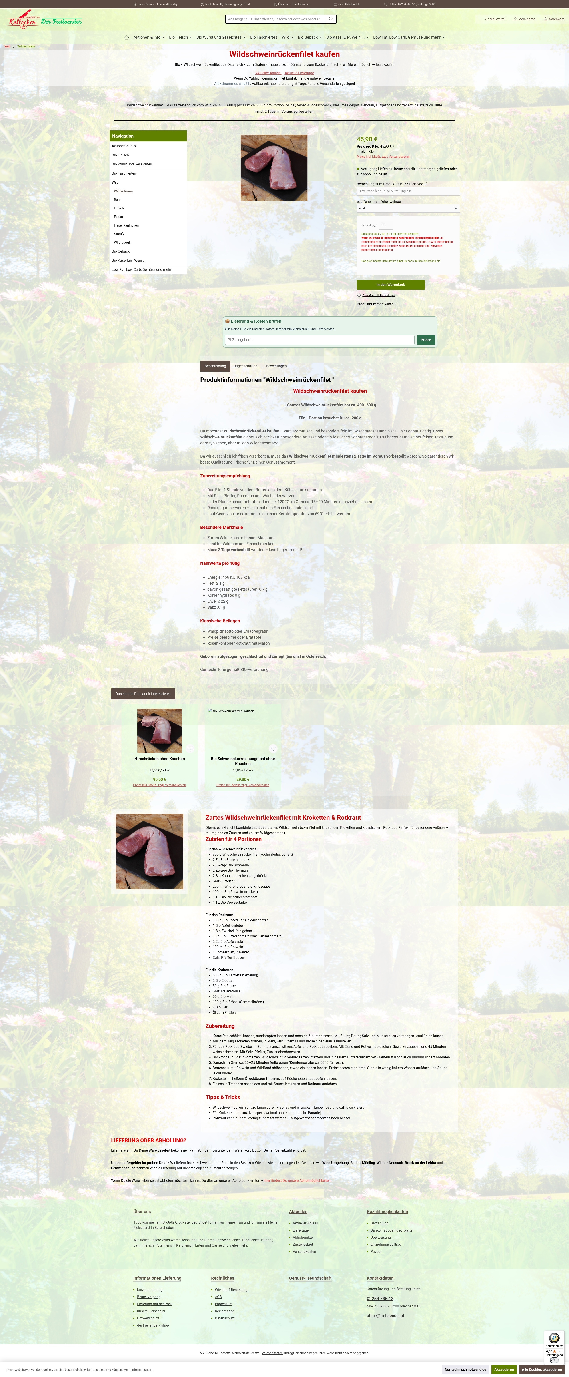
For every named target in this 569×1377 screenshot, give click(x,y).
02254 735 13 (380, 1298)
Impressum (223, 1304)
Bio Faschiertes (124, 173)
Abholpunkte (303, 1237)
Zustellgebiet (303, 1244)
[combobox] (275, 19)
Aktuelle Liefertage (299, 73)
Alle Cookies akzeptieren (542, 1369)
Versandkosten (304, 1251)
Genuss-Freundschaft (310, 1278)
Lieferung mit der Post (154, 1304)
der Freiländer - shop (153, 1325)
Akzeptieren (504, 1369)
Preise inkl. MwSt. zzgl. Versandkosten (383, 156)
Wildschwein (123, 191)
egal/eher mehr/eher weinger (379, 201)
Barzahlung (380, 1223)
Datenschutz (225, 1318)
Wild (115, 182)
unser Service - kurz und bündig (157, 4)
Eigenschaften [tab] (246, 366)
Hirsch (119, 208)
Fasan (118, 217)
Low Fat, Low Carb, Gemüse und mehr (141, 269)
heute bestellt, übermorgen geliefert (227, 4)
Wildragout (122, 243)
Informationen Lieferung (157, 1278)
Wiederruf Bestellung (231, 1290)
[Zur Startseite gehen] (43, 19)
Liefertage (301, 1230)
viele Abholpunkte (349, 4)
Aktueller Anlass (268, 73)
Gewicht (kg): (369, 225)
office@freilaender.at (385, 1315)
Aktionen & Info (124, 146)
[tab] (215, 366)
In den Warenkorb (391, 285)
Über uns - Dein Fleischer (294, 4)
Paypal (376, 1251)
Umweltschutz (148, 1318)
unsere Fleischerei (151, 1311)
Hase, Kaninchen (126, 225)
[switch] (554, 1360)
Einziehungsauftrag (386, 1244)
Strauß (119, 234)
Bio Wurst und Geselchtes (132, 164)
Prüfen (426, 340)
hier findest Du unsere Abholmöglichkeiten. (297, 1180)
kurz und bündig (149, 1290)
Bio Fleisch (120, 155)
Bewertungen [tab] (276, 366)
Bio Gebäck (121, 251)
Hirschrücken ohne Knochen (159, 758)
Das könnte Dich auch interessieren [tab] (143, 694)
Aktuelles (298, 1211)
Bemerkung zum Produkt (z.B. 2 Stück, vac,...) (392, 184)
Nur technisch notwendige (465, 1369)
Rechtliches (222, 1278)
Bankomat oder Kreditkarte (391, 1230)
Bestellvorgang (148, 1297)
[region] (274, 168)
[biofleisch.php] (127, 37)
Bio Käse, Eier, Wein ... (129, 260)
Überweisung (381, 1237)
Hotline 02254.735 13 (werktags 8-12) (412, 4)
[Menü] (562, 1333)
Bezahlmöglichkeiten (387, 1211)
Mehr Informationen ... (139, 1369)
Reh (117, 200)
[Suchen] (331, 19)
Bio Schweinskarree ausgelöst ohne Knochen (243, 761)
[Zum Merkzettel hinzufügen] (190, 748)
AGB (218, 1297)
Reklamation (225, 1311)
